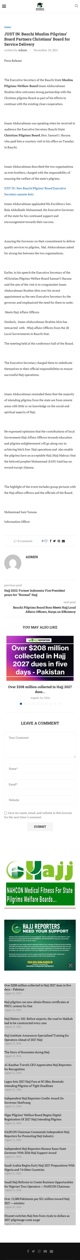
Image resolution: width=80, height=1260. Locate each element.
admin (22, 50)
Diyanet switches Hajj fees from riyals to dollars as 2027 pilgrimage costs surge (37, 1218)
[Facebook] (28, 1251)
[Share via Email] (63, 541)
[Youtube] (45, 1251)
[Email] (51, 1251)
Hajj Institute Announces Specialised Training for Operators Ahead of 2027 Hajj (36, 1037)
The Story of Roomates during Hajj (26, 1052)
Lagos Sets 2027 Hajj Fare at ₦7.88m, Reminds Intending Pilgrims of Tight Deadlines (34, 1083)
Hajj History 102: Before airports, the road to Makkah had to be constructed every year (38, 1021)
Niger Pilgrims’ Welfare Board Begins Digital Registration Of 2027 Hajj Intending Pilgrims (32, 1117)
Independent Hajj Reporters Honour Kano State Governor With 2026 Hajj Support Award (35, 1151)
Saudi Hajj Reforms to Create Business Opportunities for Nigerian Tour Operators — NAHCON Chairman (38, 1184)
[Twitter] (33, 1251)
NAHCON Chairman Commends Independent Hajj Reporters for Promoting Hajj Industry (36, 1134)
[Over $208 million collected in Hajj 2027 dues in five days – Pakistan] (40, 658)
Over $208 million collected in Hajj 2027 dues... (40, 689)
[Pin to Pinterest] (59, 541)
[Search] (76, 6)
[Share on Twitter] (54, 541)
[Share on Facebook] (50, 541)
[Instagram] (39, 1251)
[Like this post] (45, 541)
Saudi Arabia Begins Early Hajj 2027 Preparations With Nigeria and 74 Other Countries (39, 1167)
